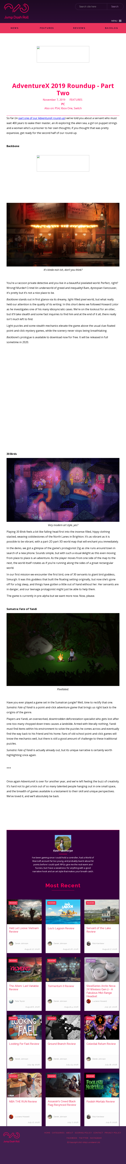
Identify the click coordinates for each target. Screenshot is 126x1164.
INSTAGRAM (96, 1138)
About (69, 1133)
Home (47, 1133)
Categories (58, 1133)
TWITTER (83, 1138)
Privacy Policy (113, 1133)
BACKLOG (111, 28)
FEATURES (47, 28)
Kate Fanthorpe (63, 850)
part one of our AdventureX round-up (41, 118)
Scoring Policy (83, 1133)
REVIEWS (79, 28)
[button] (116, 21)
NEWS (15, 28)
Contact (98, 1133)
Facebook (72, 1138)
